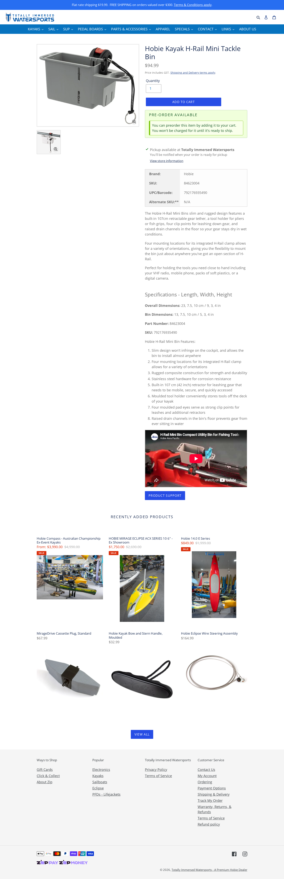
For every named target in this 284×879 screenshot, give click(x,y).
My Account (207, 775)
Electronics (101, 769)
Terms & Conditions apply (193, 5)
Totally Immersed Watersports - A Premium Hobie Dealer (209, 870)
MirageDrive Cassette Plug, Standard (64, 633)
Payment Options (212, 788)
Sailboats (99, 782)
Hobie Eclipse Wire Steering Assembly (209, 633)
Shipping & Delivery (214, 794)
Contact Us (206, 769)
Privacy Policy (156, 769)
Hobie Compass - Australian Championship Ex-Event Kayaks (68, 540)
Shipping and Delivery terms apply (192, 72)
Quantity (153, 80)
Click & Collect (48, 775)
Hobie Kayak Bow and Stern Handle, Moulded (135, 635)
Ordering (205, 782)
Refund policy (209, 824)
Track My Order (210, 800)
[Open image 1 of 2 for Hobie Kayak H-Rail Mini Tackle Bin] (88, 85)
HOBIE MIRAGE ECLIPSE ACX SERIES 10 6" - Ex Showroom (141, 540)
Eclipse (98, 788)
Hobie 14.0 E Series (195, 538)
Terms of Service (158, 775)
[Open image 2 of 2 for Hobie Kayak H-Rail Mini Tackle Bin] (49, 142)
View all (142, 734)
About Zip (44, 782)
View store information (166, 161)
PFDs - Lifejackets (106, 794)
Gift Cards (45, 769)
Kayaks (98, 775)
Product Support (165, 495)
